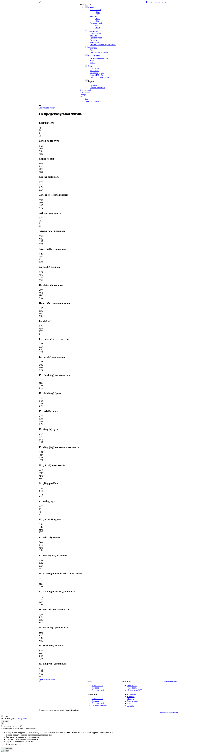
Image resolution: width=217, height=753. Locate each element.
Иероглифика (94, 56)
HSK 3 (97, 19)
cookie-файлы (21, 718)
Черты (92, 62)
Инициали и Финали (99, 52)
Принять (5, 721)
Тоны (92, 50)
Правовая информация (168, 712)
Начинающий (95, 10)
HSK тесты (94, 68)
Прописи (93, 85)
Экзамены (91, 66)
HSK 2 (97, 14)
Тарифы (83, 94)
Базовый (93, 16)
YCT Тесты (132, 688)
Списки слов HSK (97, 88)
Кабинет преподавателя (156, 2)
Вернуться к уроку (47, 108)
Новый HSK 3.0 (96, 75)
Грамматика (92, 31)
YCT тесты (94, 71)
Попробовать (7, 748)
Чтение (91, 7)
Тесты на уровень (99, 705)
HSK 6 (97, 28)
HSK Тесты (132, 685)
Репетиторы (85, 92)
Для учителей (85, 90)
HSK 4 (97, 21)
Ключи (93, 60)
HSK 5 (97, 25)
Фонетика (92, 48)
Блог (87, 99)
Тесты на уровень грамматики (103, 44)
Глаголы (93, 40)
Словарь (93, 83)
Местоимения (95, 42)
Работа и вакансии (93, 101)
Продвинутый (96, 23)
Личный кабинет (171, 681)
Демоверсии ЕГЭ (97, 73)
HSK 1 (97, 12)
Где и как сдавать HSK (99, 77)
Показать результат (47, 679)
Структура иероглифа (99, 58)
